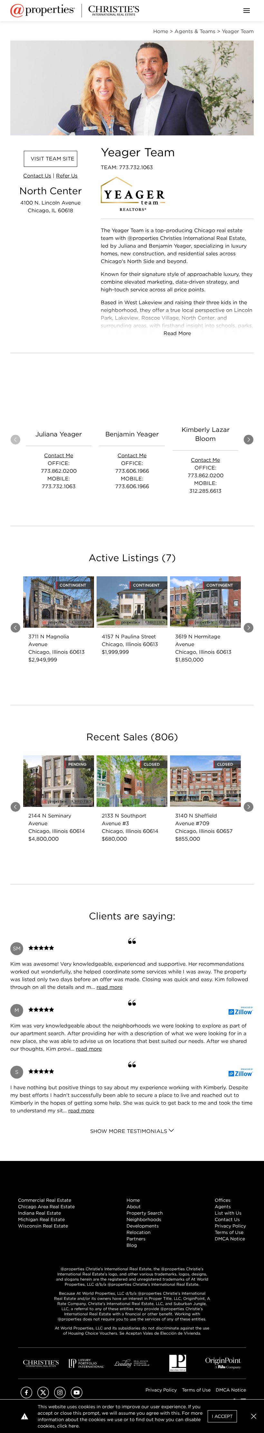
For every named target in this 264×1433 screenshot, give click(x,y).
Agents (223, 1206)
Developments (143, 1225)
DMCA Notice (230, 1238)
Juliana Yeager (58, 434)
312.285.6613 (205, 491)
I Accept (222, 1416)
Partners (136, 1238)
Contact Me (58, 455)
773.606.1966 (132, 471)
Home (133, 1200)
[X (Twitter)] (43, 1396)
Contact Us (227, 1219)
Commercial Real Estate (44, 1200)
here (74, 1425)
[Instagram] (60, 1396)
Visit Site (52, 159)
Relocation (139, 1232)
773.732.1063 (59, 486)
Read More (177, 333)
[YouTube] (76, 1396)
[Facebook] (26, 1396)
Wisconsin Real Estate (43, 1225)
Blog (132, 1245)
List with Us (228, 1213)
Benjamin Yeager (132, 434)
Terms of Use (229, 1232)
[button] (253, 1416)
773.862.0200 (59, 471)
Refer (67, 176)
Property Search (145, 1213)
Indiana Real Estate (39, 1213)
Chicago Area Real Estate (46, 1206)
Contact (37, 176)
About (134, 1206)
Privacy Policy (230, 1225)
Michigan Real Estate (41, 1219)
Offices (223, 1200)
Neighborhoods (144, 1219)
